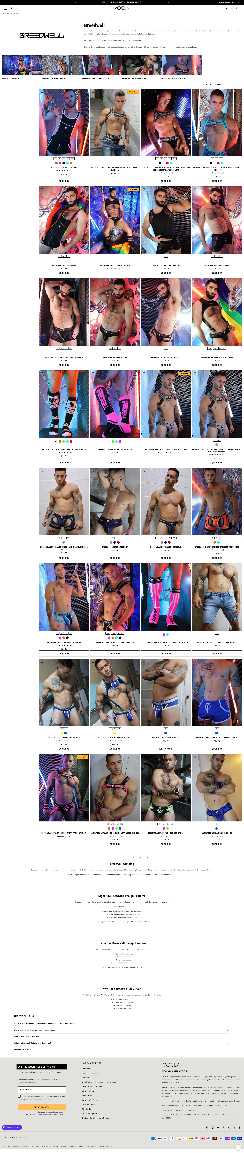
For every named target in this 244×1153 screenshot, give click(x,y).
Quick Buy (64, 181)
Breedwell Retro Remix (132, 79)
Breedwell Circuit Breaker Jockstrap (64, 642)
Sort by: (209, 84)
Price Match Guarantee (92, 1087)
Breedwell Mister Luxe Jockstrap (165, 547)
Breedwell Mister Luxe (52, 79)
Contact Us (87, 1069)
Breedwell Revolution (172, 79)
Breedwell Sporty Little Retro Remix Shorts (217, 738)
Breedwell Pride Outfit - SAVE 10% (115, 265)
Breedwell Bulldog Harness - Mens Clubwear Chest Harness (216, 169)
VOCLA (10, 1146)
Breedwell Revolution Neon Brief (217, 833)
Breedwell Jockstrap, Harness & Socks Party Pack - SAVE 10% (115, 169)
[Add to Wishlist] (41, 91)
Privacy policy (34, 1146)
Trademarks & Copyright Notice (95, 1118)
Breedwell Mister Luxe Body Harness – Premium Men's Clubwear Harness (217, 450)
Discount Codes (88, 1105)
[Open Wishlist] (232, 8)
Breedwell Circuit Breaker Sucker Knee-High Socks (165, 642)
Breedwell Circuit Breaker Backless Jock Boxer (217, 547)
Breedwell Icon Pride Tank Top (166, 265)
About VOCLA (88, 1096)
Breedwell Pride (9, 79)
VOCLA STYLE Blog (90, 1100)
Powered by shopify (20, 1146)
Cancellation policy (106, 1146)
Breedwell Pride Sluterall (64, 265)
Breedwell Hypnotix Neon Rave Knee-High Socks (64, 449)
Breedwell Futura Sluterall (64, 168)
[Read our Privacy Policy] (64, 1100)
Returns (85, 1078)
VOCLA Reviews (89, 1091)
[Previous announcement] (76, 2)
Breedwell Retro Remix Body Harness (115, 738)
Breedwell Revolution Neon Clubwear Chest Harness (115, 833)
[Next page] (147, 857)
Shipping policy (91, 1146)
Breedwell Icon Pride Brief (115, 357)
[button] (5, 8)
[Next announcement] (168, 2)
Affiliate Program (89, 1114)
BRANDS (9, 13)
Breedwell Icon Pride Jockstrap (166, 357)
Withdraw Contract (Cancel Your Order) (99, 1082)
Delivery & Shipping (90, 1073)
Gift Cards (86, 1109)
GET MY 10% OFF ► (42, 1107)
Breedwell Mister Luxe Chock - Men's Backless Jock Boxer (64, 548)
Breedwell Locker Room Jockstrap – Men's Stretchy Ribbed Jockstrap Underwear (166, 169)
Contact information (76, 1146)
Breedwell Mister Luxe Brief (115, 547)
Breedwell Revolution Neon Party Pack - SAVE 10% (64, 833)
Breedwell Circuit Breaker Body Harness (115, 642)
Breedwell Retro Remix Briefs (166, 738)
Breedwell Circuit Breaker (94, 79)
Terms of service (60, 1146)
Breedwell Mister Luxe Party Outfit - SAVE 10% (166, 449)
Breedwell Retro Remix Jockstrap (64, 738)
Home (4, 13)
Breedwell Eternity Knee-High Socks (115, 449)
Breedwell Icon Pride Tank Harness (217, 357)
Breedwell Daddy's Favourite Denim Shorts (217, 642)
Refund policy (47, 1146)
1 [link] (133, 858)
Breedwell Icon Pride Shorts (217, 265)
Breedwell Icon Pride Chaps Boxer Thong (64, 357)
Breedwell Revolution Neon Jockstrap (166, 833)
